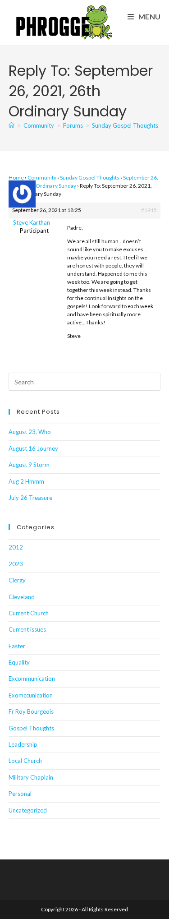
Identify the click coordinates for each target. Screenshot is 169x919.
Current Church (29, 613)
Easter (17, 646)
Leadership (23, 744)
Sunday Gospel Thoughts (89, 177)
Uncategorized (28, 810)
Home (16, 177)
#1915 (149, 210)
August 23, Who (30, 431)
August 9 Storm (29, 464)
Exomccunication (31, 695)
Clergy (17, 580)
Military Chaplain (31, 777)
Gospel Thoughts (31, 728)
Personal (20, 793)
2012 (16, 547)
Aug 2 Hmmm (26, 481)
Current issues (27, 629)
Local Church (25, 760)
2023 (16, 564)
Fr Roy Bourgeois (31, 711)
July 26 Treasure (30, 497)
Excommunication (32, 678)
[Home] (11, 125)
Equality (19, 662)
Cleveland (22, 596)
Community (41, 177)
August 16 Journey (33, 448)
